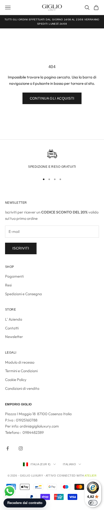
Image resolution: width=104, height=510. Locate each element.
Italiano (69, 464)
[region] (52, 160)
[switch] (92, 502)
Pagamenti (14, 276)
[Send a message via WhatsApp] (9, 491)
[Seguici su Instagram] (20, 448)
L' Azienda (13, 319)
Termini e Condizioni (21, 370)
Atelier (90, 475)
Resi (8, 285)
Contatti (12, 328)
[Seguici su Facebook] (7, 448)
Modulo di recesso (19, 362)
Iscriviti (20, 248)
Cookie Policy (16, 379)
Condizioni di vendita (22, 388)
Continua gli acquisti (52, 98)
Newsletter (14, 336)
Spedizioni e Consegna (23, 293)
